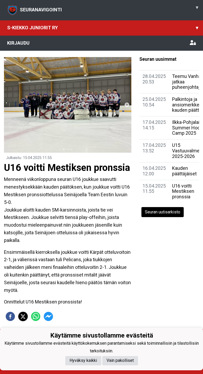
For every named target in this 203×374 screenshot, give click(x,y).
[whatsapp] (35, 316)
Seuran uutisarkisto (162, 211)
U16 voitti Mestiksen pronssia (183, 191)
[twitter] (23, 316)
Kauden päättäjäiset (184, 170)
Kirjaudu (18, 43)
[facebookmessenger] (48, 316)
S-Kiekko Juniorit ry (102, 27)
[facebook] (10, 316)
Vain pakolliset (120, 360)
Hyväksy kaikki (83, 360)
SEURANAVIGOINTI (109, 8)
